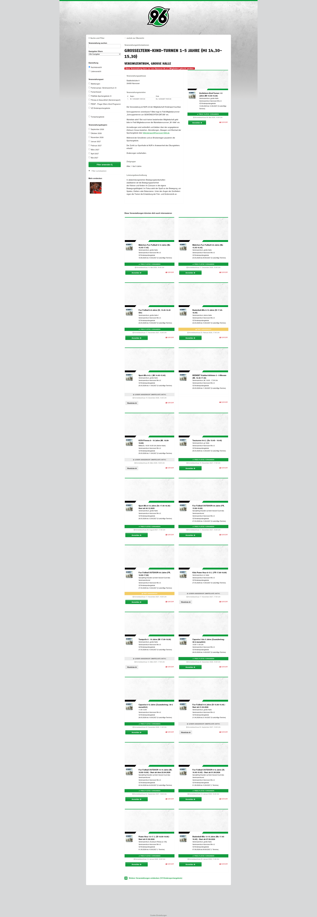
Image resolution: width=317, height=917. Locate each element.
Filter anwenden (104, 164)
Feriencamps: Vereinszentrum (103, 88)
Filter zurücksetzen (99, 170)
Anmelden (196, 122)
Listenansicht (96, 71)
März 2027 (95, 149)
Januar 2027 (96, 141)
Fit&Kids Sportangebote (100, 96)
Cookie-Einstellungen (158, 915)
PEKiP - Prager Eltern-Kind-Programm (106, 104)
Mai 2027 (94, 157)
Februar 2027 (96, 145)
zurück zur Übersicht (135, 38)
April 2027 (95, 153)
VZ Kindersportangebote (100, 108)
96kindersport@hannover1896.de (156, 132)
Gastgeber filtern (96, 51)
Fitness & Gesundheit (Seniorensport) (105, 100)
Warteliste (131, 403)
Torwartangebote (97, 117)
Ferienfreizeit (96, 92)
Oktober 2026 (96, 133)
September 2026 (97, 129)
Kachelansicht (96, 67)
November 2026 (97, 137)
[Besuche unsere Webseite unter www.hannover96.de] (96, 187)
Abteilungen (95, 83)
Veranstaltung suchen (98, 43)
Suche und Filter (97, 38)
